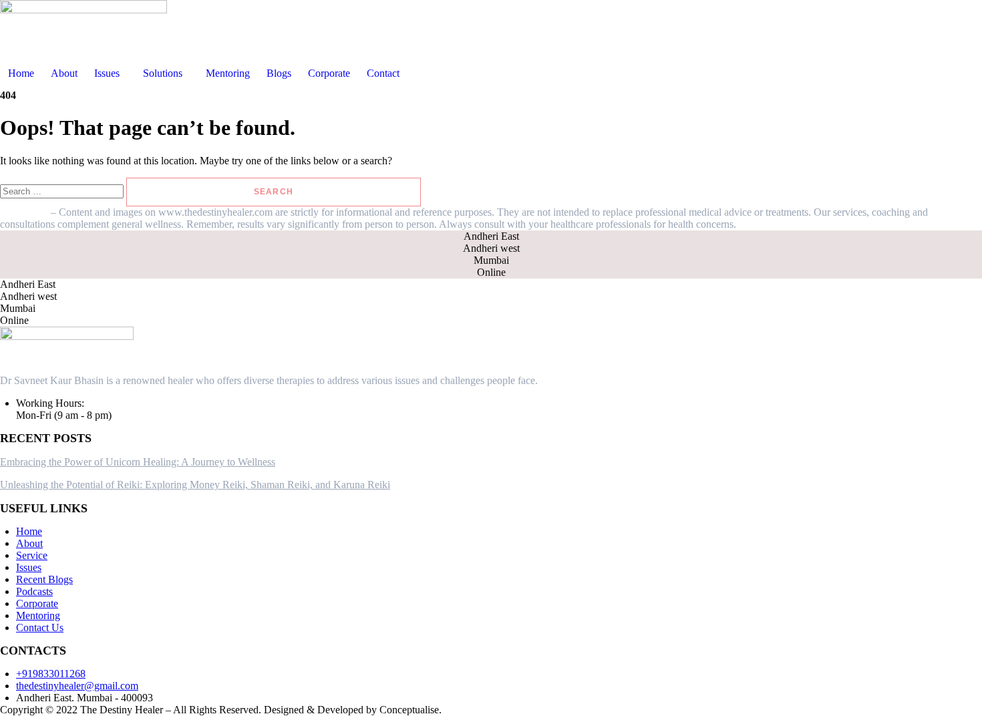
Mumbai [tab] (491, 260)
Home (21, 73)
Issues (107, 73)
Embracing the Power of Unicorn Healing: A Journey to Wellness (137, 462)
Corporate (329, 73)
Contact (383, 73)
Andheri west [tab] (491, 248)
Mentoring (228, 73)
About (64, 73)
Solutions (162, 73)
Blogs (279, 73)
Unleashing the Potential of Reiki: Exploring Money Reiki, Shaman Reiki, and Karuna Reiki (195, 484)
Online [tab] (491, 272)
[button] (110, 73)
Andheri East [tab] (491, 236)
